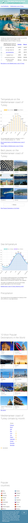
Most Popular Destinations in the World (10, 208)
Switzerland (5, 502)
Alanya (16, 172)
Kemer (16, 200)
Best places (3, 410)
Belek (2, 186)
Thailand (18, 493)
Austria (4, 493)
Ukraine (4, 497)
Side (2, 172)
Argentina (19, 499)
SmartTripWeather (5, 6)
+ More (14, 204)
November (12, 443)
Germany (5, 495)
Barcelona (18, 379)
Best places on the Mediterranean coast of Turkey (12, 63)
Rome (3, 365)
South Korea (3, 394)
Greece (18, 490)
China (16, 408)
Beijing (17, 407)
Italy (2, 367)
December (12, 445)
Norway (18, 508)
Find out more (5, 521)
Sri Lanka (19, 506)
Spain (16, 380)
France (2, 353)
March (11, 427)
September (12, 439)
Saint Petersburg (6, 407)
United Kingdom (18, 353)
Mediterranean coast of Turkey (17, 6)
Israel (18, 497)
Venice (3, 379)
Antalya (20, 44)
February (12, 425)
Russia (16, 394)
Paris (2, 352)
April (11, 429)
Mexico (4, 508)
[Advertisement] (14, 79)
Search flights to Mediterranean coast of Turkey (12, 146)
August (11, 437)
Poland (18, 495)
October (11, 441)
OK (24, 512)
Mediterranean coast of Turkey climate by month (12, 286)
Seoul (3, 393)
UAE (16, 367)
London (17, 352)
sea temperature (10, 52)
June (11, 433)
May (11, 431)
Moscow (17, 393)
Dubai (17, 365)
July (11, 435)
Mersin (25, 44)
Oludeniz (3, 200)
